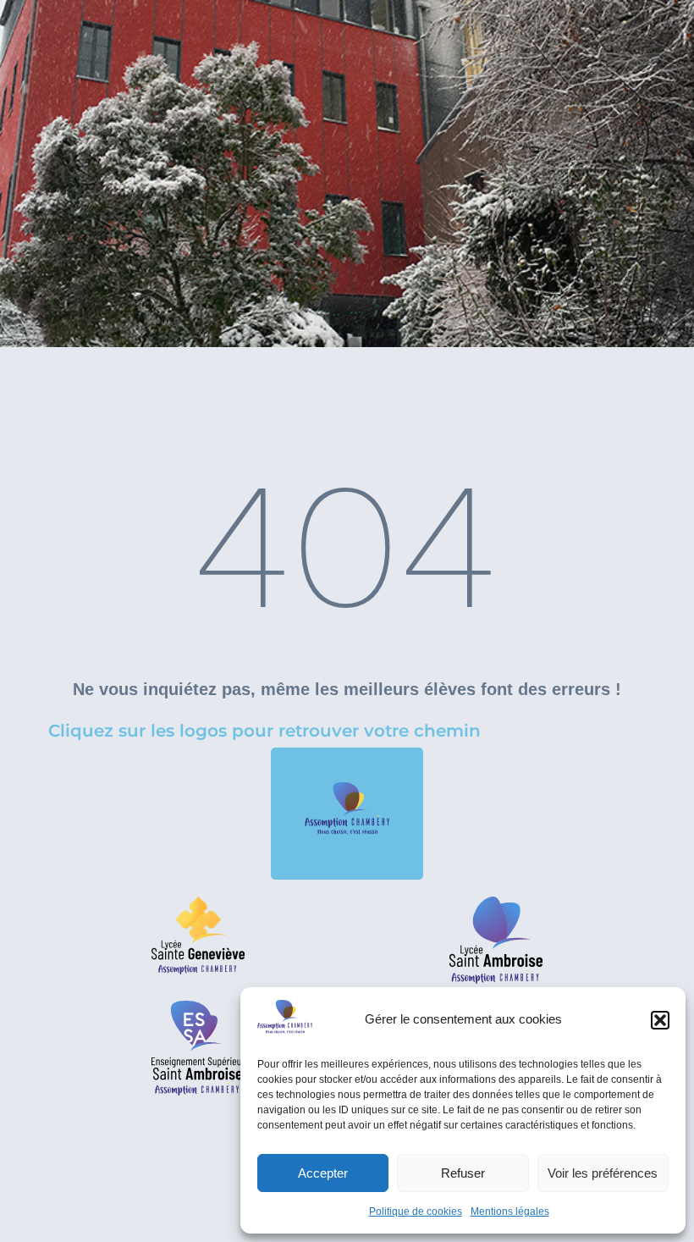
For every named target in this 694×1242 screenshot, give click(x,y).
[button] (660, 1020)
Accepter (323, 1173)
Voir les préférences (603, 1173)
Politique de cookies (415, 1211)
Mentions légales (510, 1211)
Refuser (463, 1173)
